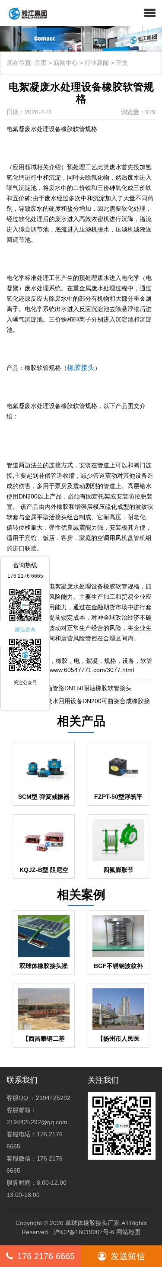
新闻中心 (66, 62)
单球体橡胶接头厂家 (92, 1222)
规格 (110, 660)
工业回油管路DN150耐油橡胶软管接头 (80, 688)
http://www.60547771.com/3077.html (84, 669)
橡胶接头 (81, 367)
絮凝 (92, 660)
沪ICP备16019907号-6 (83, 1231)
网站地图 (128, 1231)
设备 (128, 660)
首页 (41, 62)
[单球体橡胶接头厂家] (24, 13)
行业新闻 (97, 62)
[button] (150, 13)
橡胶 (62, 660)
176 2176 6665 (46, 1256)
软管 (146, 660)
